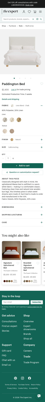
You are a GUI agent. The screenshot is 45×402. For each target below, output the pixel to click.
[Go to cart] (35, 11)
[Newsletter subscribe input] (15, 302)
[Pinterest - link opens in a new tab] (15, 378)
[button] (29, 11)
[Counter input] (22, 158)
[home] (10, 11)
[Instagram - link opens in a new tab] (22, 378)
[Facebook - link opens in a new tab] (29, 378)
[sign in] (24, 11)
